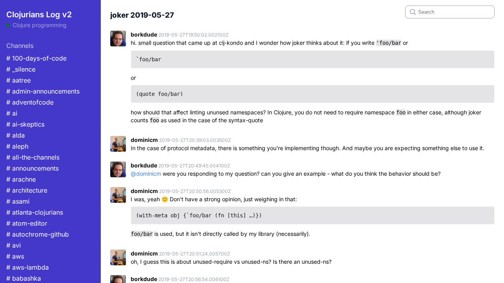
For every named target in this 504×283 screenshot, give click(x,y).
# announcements (32, 168)
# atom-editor (26, 223)
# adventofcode (30, 102)
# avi (13, 245)
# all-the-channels (32, 157)
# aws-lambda (27, 267)
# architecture (26, 190)
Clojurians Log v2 (39, 14)
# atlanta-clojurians (34, 212)
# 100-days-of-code (36, 58)
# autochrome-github (37, 234)
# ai (11, 113)
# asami (18, 201)
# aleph (17, 146)
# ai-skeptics (25, 124)
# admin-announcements (43, 91)
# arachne (21, 179)
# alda (15, 135)
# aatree (18, 80)
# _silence (20, 69)
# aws (15, 256)
